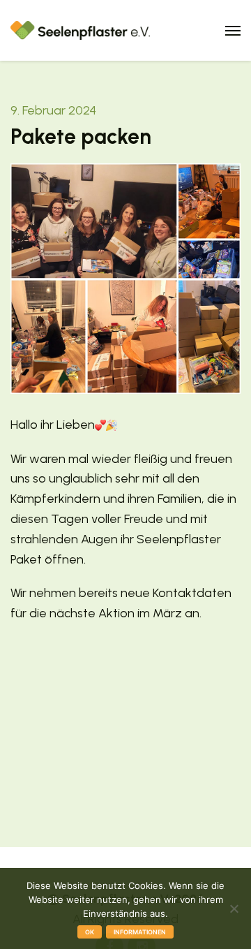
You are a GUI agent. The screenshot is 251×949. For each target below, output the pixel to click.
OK (89, 932)
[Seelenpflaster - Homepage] (80, 29)
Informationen (140, 932)
